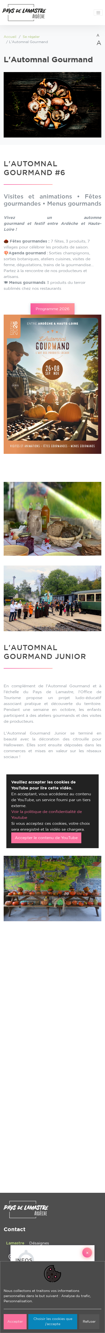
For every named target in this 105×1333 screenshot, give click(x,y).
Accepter (15, 1321)
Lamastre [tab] (15, 1243)
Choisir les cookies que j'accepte (52, 1321)
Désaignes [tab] (39, 1243)
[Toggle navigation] (98, 12)
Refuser (89, 1321)
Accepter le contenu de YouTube (46, 838)
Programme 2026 (52, 309)
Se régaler (31, 37)
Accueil (10, 37)
